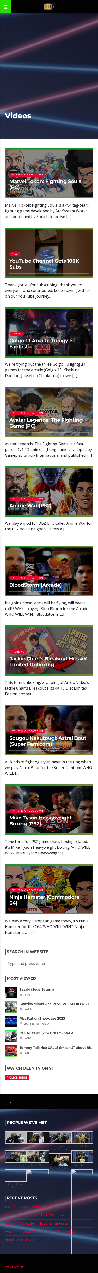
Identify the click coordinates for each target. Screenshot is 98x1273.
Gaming (16, 333)
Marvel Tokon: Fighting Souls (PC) (45, 184)
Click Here (18, 1077)
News (15, 254)
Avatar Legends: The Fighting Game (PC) (46, 423)
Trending (18, 651)
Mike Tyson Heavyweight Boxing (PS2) (40, 821)
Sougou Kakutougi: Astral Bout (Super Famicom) (47, 741)
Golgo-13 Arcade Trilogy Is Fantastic (41, 344)
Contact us (14, 1267)
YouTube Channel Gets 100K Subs (44, 264)
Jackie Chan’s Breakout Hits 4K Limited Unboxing (48, 662)
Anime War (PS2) (30, 506)
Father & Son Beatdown (27, 174)
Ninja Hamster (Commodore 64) (44, 900)
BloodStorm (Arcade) (35, 585)
